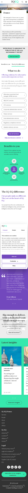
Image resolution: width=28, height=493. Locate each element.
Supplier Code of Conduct (9, 459)
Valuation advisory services (11, 127)
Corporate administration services (13, 109)
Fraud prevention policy (8, 457)
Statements (5, 486)
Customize (13, 261)
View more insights (14, 402)
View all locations (14, 332)
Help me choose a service (13, 138)
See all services (14, 134)
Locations (4, 436)
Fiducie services (8, 114)
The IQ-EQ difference (18, 64)
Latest (3, 423)
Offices (3, 425)
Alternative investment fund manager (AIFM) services (11, 95)
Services (4, 415)
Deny (14, 265)
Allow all (14, 256)
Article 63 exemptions (17, 486)
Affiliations (4, 438)
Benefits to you (5, 64)
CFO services (7, 105)
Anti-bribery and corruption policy (11, 454)
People (3, 417)
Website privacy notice (8, 449)
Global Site (4, 433)
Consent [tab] (5, 230)
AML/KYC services (9, 100)
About (3, 420)
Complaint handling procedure (14, 488)
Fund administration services (11, 118)
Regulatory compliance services (12, 123)
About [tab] (23, 230)
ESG (3, 462)
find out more (14, 56)
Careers (4, 441)
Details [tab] (14, 230)
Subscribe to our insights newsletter (13, 474)
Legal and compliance (7, 451)
